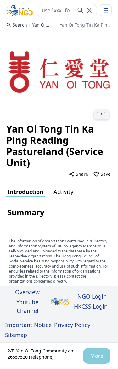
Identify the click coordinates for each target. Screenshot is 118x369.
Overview (27, 292)
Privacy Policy (72, 325)
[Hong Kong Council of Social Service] (20, 10)
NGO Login (92, 296)
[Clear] (89, 10)
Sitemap (16, 335)
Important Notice (28, 325)
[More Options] (106, 10)
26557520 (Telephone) (30, 357)
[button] (59, 77)
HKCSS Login (91, 306)
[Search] (80, 10)
